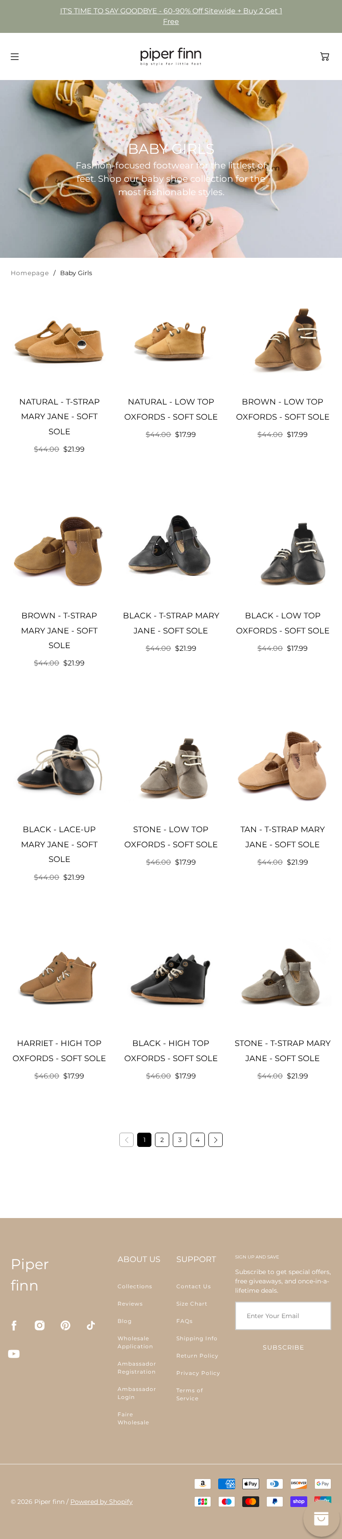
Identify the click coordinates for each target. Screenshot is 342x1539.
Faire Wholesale (133, 1418)
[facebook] (14, 1325)
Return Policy (197, 1355)
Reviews (130, 1303)
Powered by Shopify (101, 1502)
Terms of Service (189, 1394)
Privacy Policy (198, 1373)
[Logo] (171, 56)
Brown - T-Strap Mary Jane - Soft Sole (59, 630)
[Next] (215, 1140)
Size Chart (192, 1303)
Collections (135, 1286)
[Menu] (15, 56)
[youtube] (14, 1353)
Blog (125, 1321)
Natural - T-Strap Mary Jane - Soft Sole (59, 417)
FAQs (184, 1321)
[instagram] (39, 1325)
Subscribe (283, 1347)
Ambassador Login (137, 1393)
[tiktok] (91, 1325)
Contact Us (193, 1286)
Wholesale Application (135, 1342)
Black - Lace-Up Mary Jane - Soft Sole (59, 844)
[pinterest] (65, 1325)
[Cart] (324, 56)
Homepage (30, 273)
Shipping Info (197, 1338)
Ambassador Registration (137, 1367)
